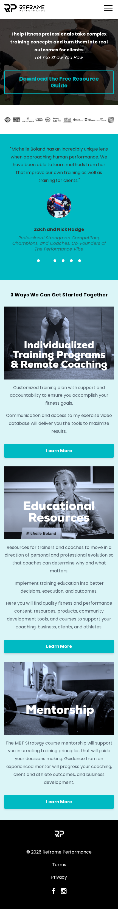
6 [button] (79, 260)
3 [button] (55, 260)
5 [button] (71, 260)
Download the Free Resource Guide (59, 82)
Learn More (59, 451)
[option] (59, 199)
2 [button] (46, 260)
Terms (59, 864)
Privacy (59, 877)
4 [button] (63, 260)
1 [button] (38, 260)
